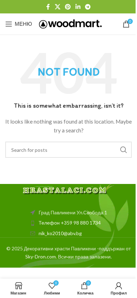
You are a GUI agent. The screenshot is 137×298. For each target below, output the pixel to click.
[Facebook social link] (48, 6)
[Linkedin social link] (78, 6)
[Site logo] (70, 23)
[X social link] (57, 6)
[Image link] (68, 189)
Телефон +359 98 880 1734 (70, 223)
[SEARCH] (124, 150)
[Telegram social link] (88, 6)
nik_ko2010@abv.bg (60, 233)
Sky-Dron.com (40, 257)
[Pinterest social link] (68, 6)
